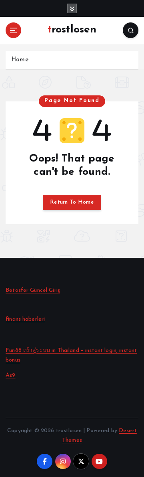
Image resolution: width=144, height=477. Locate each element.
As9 (10, 375)
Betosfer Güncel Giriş (33, 290)
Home (19, 60)
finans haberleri (25, 319)
